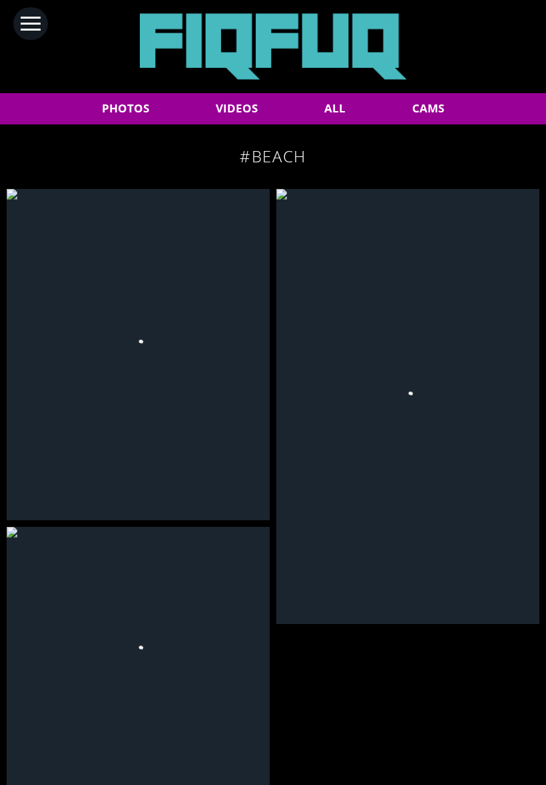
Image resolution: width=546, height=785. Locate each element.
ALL (335, 108)
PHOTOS (125, 108)
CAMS (428, 108)
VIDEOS (237, 108)
